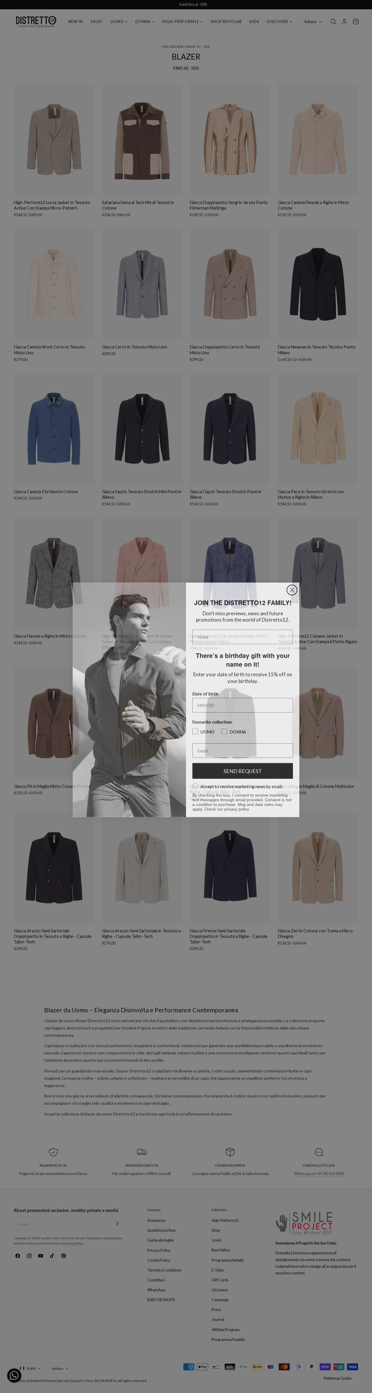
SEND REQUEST (242, 767)
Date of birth (205, 690)
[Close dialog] (292, 587)
